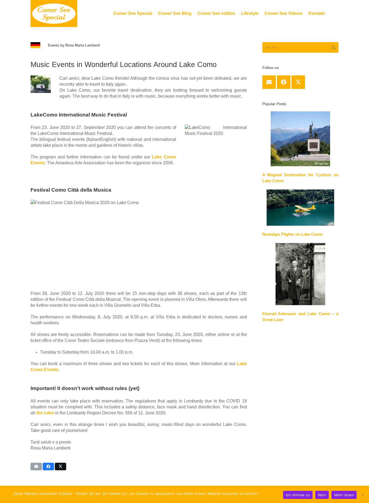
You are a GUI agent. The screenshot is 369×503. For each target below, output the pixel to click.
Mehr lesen (270, 493)
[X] (298, 82)
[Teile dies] (48, 466)
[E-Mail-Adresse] (269, 82)
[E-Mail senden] (36, 466)
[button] (194, 13)
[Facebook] (283, 82)
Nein (322, 495)
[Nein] (362, 495)
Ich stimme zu (298, 495)
